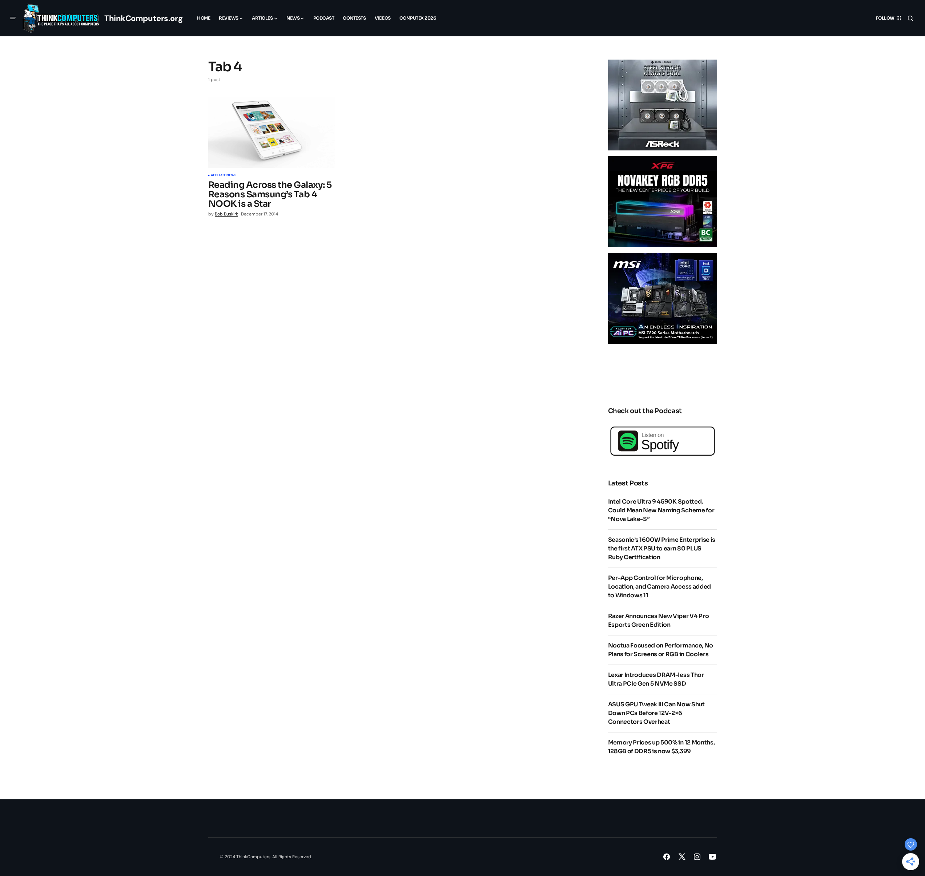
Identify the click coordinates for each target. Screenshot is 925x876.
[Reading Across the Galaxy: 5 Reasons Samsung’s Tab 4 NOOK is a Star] (271, 132)
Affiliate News (224, 175)
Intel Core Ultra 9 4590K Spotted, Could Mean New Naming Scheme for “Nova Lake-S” (661, 510)
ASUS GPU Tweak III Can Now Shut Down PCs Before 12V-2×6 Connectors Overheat (656, 713)
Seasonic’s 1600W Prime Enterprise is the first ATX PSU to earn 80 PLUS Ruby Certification (661, 548)
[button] (13, 18)
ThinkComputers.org (143, 18)
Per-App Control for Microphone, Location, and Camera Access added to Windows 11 (659, 586)
